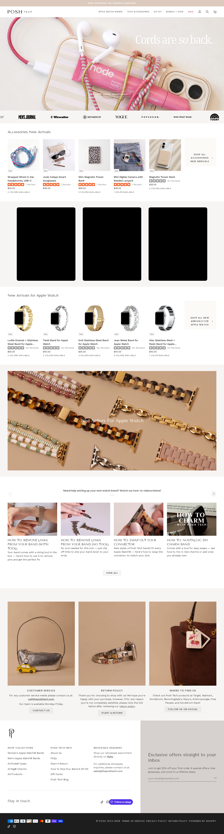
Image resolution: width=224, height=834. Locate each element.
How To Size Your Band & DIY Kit (69, 769)
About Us (56, 752)
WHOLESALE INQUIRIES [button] (108, 747)
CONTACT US (41, 710)
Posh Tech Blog (59, 779)
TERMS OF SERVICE (133, 821)
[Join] (213, 778)
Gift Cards (56, 774)
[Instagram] (107, 802)
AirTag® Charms (17, 769)
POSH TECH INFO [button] (61, 747)
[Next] (213, 494)
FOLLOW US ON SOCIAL (183, 709)
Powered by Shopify (202, 821)
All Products (15, 774)
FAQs (54, 758)
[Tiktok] (102, 802)
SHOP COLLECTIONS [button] (20, 747)
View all (112, 572)
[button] (110, 11)
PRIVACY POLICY (156, 821)
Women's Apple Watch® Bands (26, 752)
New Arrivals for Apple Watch (33, 295)
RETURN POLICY (178, 821)
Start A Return (59, 763)
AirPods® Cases (17, 763)
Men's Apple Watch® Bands (24, 758)
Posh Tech (106, 821)
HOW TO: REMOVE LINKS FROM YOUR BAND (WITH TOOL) (28, 544)
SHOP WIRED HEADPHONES (112, 94)
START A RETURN (112, 712)
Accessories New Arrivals (29, 132)
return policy (127, 706)
